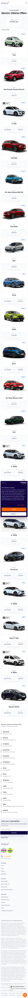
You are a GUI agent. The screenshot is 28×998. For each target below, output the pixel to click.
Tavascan (14, 569)
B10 (14, 261)
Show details (21, 505)
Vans (2, 868)
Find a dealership (5, 905)
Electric (3, 871)
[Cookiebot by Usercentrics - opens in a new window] (20, 483)
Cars (2, 865)
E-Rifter (14, 672)
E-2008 (14, 467)
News (2, 908)
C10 (14, 432)
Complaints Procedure (7, 910)
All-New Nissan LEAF (14, 398)
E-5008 (14, 535)
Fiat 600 (14, 158)
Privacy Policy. (4, 837)
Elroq (14, 295)
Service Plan (4, 886)
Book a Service (5, 884)
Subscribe (14, 832)
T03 (14, 55)
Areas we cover (5, 899)
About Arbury (4, 897)
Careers (3, 902)
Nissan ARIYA (14, 707)
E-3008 (14, 604)
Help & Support (4, 995)
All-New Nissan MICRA (14, 192)
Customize (13, 514)
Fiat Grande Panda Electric (14, 89)
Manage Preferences (22, 995)
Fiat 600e (14, 227)
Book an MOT (4, 881)
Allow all (14, 509)
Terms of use (12, 993)
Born (14, 364)
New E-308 (14, 638)
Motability (3, 874)
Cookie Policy (12, 995)
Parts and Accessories (7, 889)
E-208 (14, 124)
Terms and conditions (21, 993)
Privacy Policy (4, 993)
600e (14, 329)
